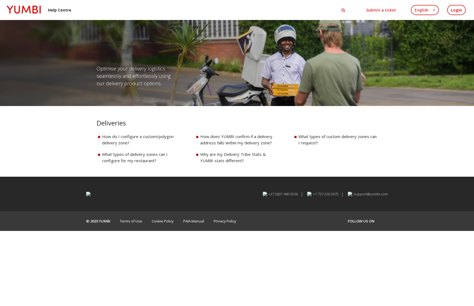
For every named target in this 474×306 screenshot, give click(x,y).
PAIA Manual (193, 221)
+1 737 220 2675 (325, 193)
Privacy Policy (225, 221)
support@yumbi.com (371, 193)
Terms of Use (131, 221)
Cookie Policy (163, 221)
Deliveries (111, 122)
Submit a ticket (381, 10)
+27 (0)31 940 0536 (283, 193)
